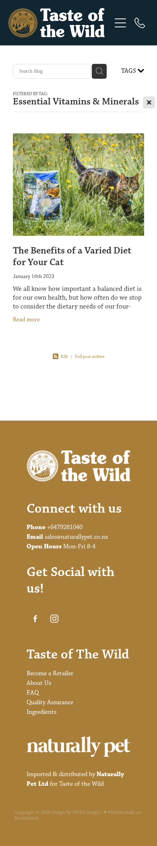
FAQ (33, 693)
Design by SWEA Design (76, 812)
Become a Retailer (50, 673)
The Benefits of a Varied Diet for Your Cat (72, 256)
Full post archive (90, 356)
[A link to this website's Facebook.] (35, 618)
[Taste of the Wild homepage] (59, 23)
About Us (39, 683)
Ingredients (41, 712)
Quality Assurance (50, 702)
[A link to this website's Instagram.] (54, 618)
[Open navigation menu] (120, 23)
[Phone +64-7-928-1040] (139, 23)
